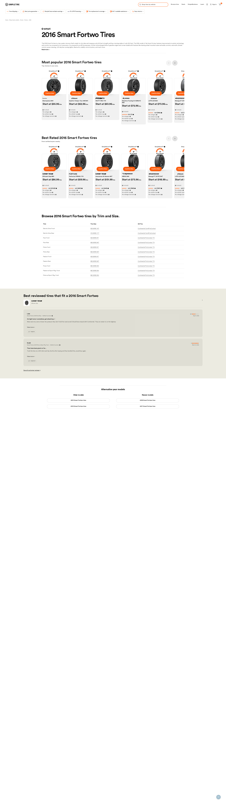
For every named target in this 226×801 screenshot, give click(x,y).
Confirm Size (50, 93)
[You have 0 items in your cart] (219, 4)
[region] (32, 789)
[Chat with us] (218, 797)
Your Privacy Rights (11, 797)
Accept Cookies (54, 797)
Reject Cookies (42, 797)
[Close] (60, 780)
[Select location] (207, 4)
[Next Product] (175, 63)
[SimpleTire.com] (12, 4)
